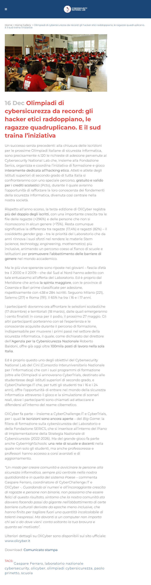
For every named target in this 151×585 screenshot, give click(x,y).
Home (8, 25)
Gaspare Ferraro (28, 563)
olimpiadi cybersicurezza (70, 568)
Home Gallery (23, 25)
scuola (27, 573)
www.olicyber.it (17, 541)
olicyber (38, 568)
